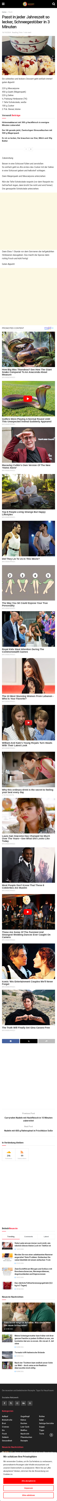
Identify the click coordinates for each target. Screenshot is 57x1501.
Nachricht (25, 1434)
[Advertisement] (28, 221)
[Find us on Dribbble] (29, 1403)
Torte (41, 1434)
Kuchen (24, 1423)
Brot (4, 1423)
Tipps (41, 1430)
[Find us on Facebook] (4, 1403)
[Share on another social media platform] (46, 1041)
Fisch (10, 12)
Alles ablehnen (28, 1495)
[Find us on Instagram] (17, 1403)
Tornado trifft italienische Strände (30, 1352)
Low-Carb (25, 1427)
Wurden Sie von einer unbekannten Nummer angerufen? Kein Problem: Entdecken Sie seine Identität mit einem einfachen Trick (34, 1257)
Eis (3, 1430)
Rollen (42, 1416)
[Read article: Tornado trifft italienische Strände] (7, 1355)
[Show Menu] (3, 4)
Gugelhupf (25, 1416)
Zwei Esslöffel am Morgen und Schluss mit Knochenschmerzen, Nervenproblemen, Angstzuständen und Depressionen (33, 1271)
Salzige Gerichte (46, 1423)
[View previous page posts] (26, 149)
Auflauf (5, 1416)
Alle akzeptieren (29, 1481)
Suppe (42, 1427)
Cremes (5, 1427)
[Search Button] (53, 4)
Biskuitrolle (7, 1420)
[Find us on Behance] (23, 1403)
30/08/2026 (9, 1329)
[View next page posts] (31, 149)
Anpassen (28, 1488)
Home (4, 12)
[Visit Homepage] (28, 4)
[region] (28, 1476)
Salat (41, 1420)
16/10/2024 (6, 32)
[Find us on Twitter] (10, 1403)
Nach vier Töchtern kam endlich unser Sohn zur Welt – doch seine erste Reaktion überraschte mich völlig (34, 1365)
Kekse (23, 1420)
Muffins (24, 1430)
